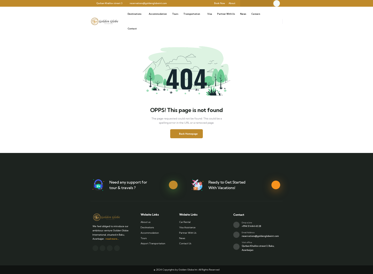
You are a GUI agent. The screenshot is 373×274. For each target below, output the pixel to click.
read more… (112, 238)
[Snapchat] (255, 3)
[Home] (104, 21)
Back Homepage (188, 133)
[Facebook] (250, 3)
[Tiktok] (267, 3)
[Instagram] (261, 3)
